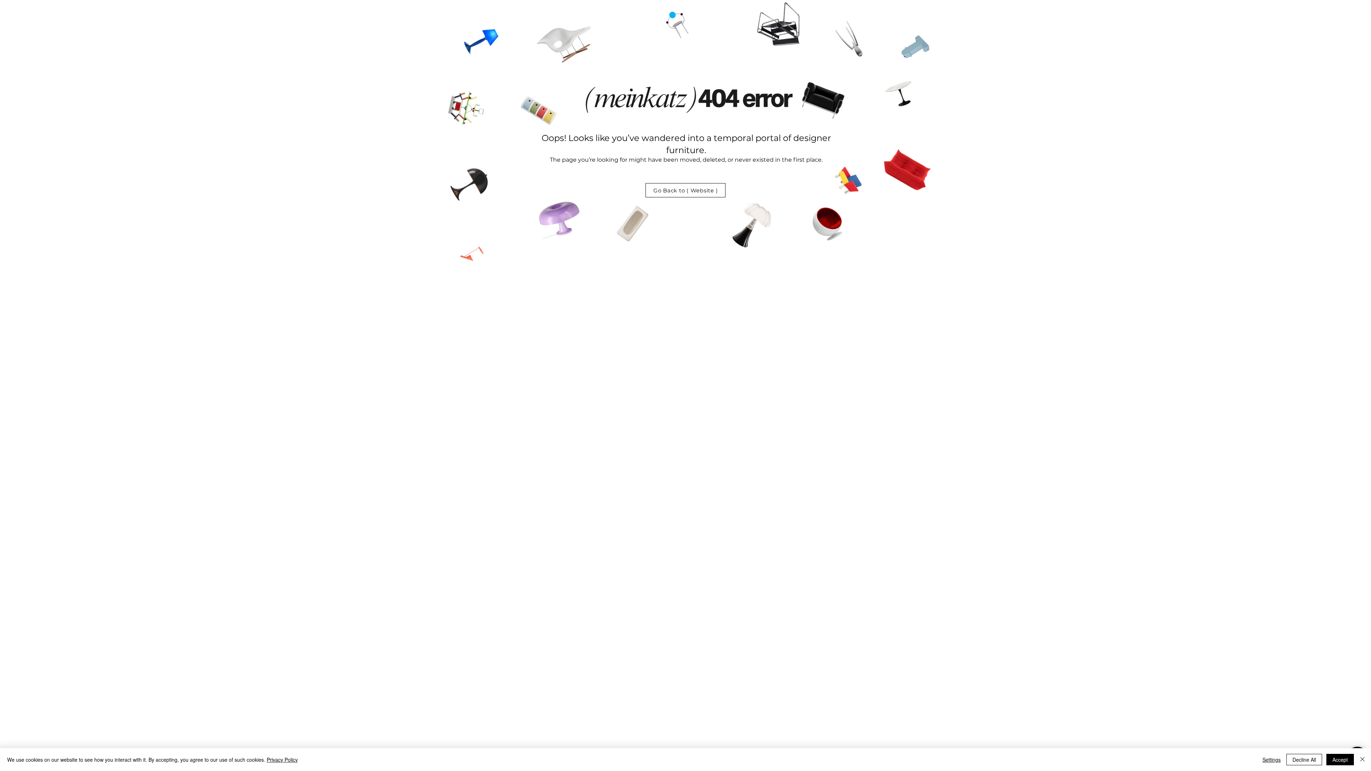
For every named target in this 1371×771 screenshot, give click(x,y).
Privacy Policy (282, 759)
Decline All (1304, 759)
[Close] (1362, 759)
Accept (1340, 759)
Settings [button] (1271, 759)
